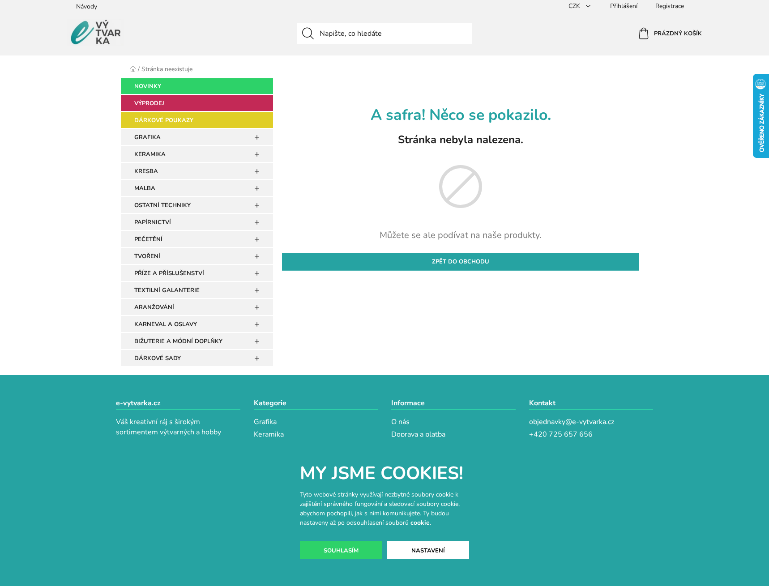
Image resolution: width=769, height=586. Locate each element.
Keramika (269, 434)
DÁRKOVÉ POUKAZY (163, 120)
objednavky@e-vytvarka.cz (571, 422)
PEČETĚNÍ (148, 239)
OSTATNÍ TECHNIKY (162, 205)
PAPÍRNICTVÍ (152, 222)
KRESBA (146, 171)
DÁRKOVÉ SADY (157, 358)
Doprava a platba (418, 434)
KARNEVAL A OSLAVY (165, 324)
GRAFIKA (147, 137)
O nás (400, 422)
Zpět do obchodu (460, 262)
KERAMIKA (150, 154)
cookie (420, 522)
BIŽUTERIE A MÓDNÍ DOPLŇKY (178, 341)
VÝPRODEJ (149, 103)
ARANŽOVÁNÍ (154, 307)
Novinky (147, 86)
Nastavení (428, 551)
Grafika (265, 422)
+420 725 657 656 (561, 434)
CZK (575, 6)
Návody (86, 6)
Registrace (669, 6)
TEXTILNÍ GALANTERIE (167, 290)
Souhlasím (341, 551)
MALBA (144, 188)
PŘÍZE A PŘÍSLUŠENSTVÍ (169, 273)
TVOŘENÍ (147, 256)
